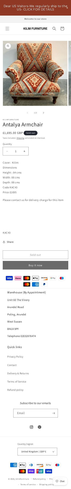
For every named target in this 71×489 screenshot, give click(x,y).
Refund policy (15, 389)
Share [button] (10, 241)
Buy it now (35, 265)
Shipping (20, 138)
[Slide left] (27, 113)
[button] (7, 29)
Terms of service (28, 484)
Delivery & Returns (18, 373)
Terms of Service (16, 381)
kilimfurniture (22, 478)
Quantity (7, 144)
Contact (12, 365)
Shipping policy (46, 484)
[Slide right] (44, 113)
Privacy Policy (15, 356)
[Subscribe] (54, 413)
